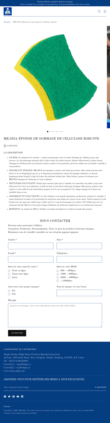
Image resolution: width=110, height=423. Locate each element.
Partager (12, 146)
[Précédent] (13, 3)
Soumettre (17, 333)
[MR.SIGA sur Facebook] (5, 397)
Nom (60, 240)
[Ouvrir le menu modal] (105, 11)
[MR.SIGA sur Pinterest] (13, 397)
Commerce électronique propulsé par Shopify (20, 413)
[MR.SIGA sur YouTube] (18, 397)
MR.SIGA (22, 410)
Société (12, 240)
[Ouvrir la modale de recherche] (99, 11)
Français (7, 406)
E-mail (12, 253)
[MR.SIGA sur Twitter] (9, 397)
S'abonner (100, 387)
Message (12, 300)
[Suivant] (97, 3)
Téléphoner (62, 253)
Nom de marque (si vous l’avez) (72, 287)
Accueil (7, 22)
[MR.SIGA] (8, 11)
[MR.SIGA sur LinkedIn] (22, 397)
